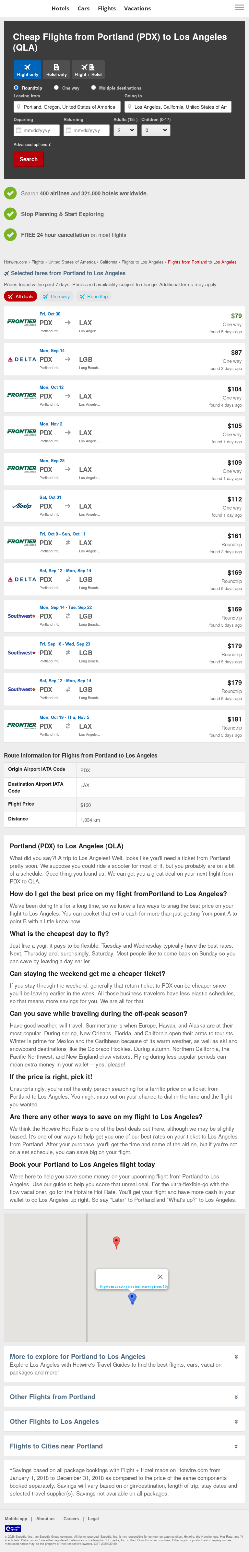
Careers (71, 1518)
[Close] (160, 1277)
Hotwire (24, 8)
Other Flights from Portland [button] (52, 1396)
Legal (93, 1518)
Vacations (137, 8)
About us (45, 1518)
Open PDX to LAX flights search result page (124, 322)
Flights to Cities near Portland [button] (56, 1445)
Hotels (60, 8)
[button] (116, 1243)
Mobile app (16, 1518)
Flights (107, 8)
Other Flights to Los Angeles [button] (54, 1421)
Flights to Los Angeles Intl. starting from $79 (134, 1286)
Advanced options (30, 144)
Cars (83, 8)
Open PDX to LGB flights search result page (124, 359)
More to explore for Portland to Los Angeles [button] (78, 1356)
